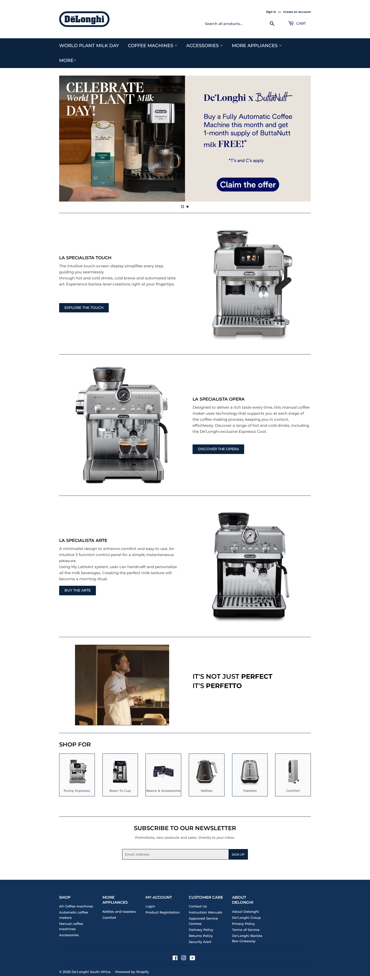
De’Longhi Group (246, 918)
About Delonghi (245, 911)
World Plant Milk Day (89, 45)
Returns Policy (201, 936)
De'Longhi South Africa (90, 972)
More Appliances (255, 45)
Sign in (271, 12)
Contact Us (198, 906)
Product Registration (162, 912)
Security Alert (200, 942)
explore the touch (83, 307)
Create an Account (297, 12)
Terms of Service (246, 930)
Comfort (109, 918)
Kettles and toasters (119, 911)
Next (300, 139)
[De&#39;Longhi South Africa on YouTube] (192, 959)
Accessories (203, 45)
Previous (70, 139)
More (66, 60)
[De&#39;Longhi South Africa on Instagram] (183, 959)
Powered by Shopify (132, 972)
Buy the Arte (77, 590)
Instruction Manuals (205, 912)
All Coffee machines (76, 906)
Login (150, 906)
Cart (300, 23)
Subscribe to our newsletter (185, 828)
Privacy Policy (243, 924)
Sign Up (238, 854)
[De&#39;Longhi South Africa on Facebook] (175, 959)
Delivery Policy (201, 930)
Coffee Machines (151, 45)
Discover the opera (218, 449)
